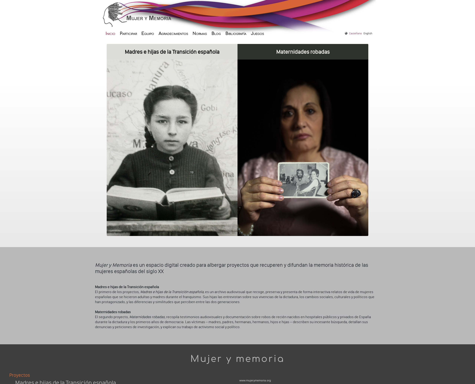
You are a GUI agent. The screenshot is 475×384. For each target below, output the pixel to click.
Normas (200, 33)
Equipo (147, 33)
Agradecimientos (173, 33)
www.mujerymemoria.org (255, 380)
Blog (216, 33)
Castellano (355, 33)
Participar (128, 33)
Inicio (110, 33)
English (367, 33)
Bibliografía (235, 33)
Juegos (257, 33)
